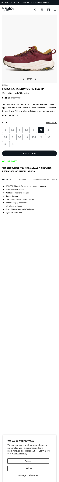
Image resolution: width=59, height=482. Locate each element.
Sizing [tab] (22, 179)
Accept (28, 461)
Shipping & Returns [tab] (45, 179)
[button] (23, 79)
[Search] (35, 9)
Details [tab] (6, 179)
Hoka (5, 85)
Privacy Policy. (20, 453)
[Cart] (48, 9)
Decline (28, 468)
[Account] (42, 9)
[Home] (8, 10)
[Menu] (55, 9)
